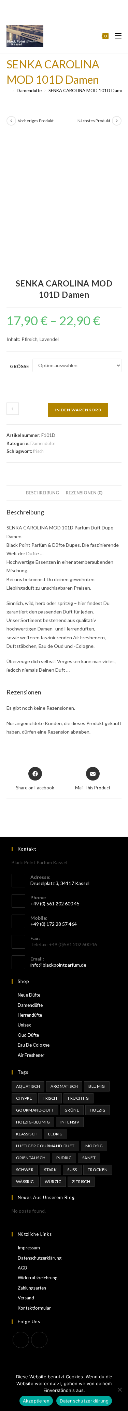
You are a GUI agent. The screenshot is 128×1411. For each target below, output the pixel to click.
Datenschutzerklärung (39, 1258)
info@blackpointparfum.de (58, 965)
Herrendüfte (30, 1015)
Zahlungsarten (32, 1288)
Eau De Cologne (33, 1045)
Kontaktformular (34, 1308)
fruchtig (78, 1098)
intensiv (69, 1122)
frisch (38, 451)
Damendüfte (42, 443)
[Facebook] (60, 8)
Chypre (24, 1098)
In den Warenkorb (78, 409)
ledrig (55, 1133)
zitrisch (81, 1181)
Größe (19, 366)
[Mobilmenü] (116, 35)
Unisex (24, 1025)
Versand (26, 1297)
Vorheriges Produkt (36, 120)
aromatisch (64, 1086)
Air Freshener (31, 1055)
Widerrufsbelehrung (37, 1277)
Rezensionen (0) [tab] (84, 492)
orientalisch (31, 1157)
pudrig (64, 1157)
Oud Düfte (28, 1035)
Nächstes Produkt (93, 120)
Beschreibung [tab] (42, 492)
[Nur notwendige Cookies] (119, 1389)
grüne (72, 1110)
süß (72, 1169)
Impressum (29, 1247)
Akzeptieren (36, 1401)
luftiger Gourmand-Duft (45, 1145)
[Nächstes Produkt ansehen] (117, 121)
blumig (96, 1086)
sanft (89, 1157)
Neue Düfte (29, 995)
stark (50, 1169)
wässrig (25, 1181)
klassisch (27, 1133)
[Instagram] (67, 8)
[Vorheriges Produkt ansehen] (11, 121)
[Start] (8, 90)
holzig (97, 1110)
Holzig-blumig (33, 1122)
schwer (24, 1169)
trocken (98, 1169)
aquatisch (28, 1086)
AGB (22, 1267)
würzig (53, 1181)
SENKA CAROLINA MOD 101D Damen (87, 90)
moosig (94, 1145)
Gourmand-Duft (35, 1110)
